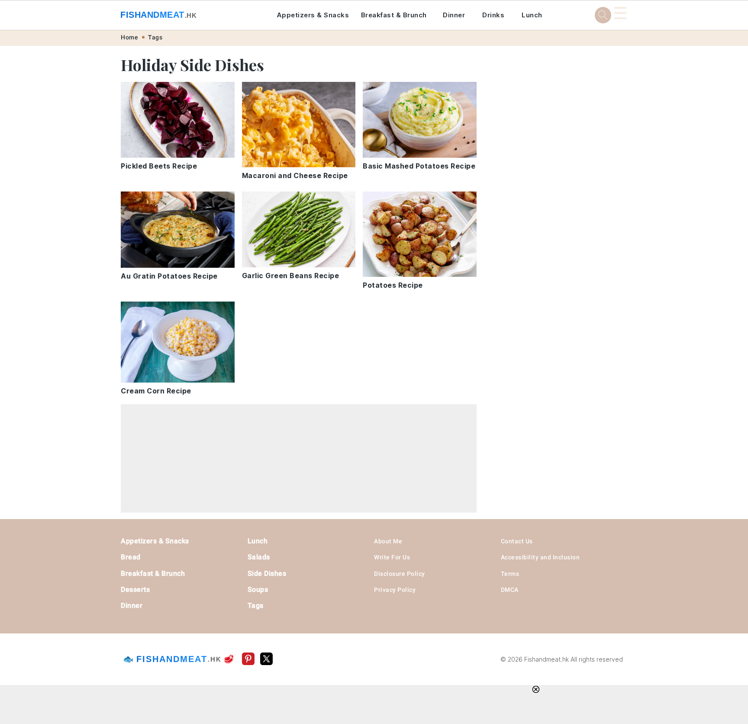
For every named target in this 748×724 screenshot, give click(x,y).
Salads (259, 557)
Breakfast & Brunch (394, 15)
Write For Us (392, 557)
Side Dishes (267, 573)
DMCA (510, 589)
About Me (388, 541)
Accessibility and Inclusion (540, 557)
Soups (258, 589)
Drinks (493, 15)
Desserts (135, 589)
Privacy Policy (395, 589)
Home (129, 37)
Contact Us (517, 541)
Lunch (532, 15)
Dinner (454, 15)
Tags (155, 37)
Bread (131, 557)
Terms (510, 573)
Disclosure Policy (399, 573)
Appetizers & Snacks (313, 15)
